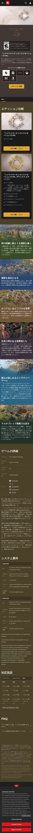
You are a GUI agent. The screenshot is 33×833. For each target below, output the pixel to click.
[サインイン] (30, 3)
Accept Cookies (16, 824)
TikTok (14, 492)
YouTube (15, 481)
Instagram (15, 489)
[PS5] (20, 73)
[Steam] (6, 73)
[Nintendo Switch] (13, 78)
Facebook (15, 486)
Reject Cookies (16, 829)
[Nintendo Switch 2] (6, 78)
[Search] (26, 3)
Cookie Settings (16, 819)
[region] (16, 809)
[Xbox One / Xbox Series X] (27, 73)
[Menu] (3, 3)
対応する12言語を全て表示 (10, 707)
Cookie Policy (26, 815)
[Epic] (13, 73)
